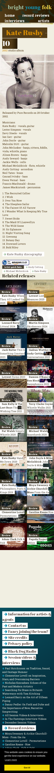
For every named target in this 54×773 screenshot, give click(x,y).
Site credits (17, 637)
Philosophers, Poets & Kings (13, 488)
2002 (5, 50)
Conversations (39, 353)
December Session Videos (19, 722)
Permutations (12, 514)
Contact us (17, 625)
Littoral (10, 324)
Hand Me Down (11, 459)
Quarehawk (37, 432)
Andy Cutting (35, 267)
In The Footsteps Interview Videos (25, 718)
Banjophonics (38, 380)
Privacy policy (20, 643)
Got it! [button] (27, 767)
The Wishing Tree (11, 407)
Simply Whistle (12, 432)
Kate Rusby (25, 32)
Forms (13, 376)
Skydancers (38, 324)
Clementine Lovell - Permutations (25, 740)
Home (10, 15)
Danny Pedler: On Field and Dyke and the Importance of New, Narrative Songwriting (25, 708)
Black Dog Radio (22, 651)
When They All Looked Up (12, 299)
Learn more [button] (11, 760)
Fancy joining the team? (28, 631)
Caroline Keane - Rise (17, 744)
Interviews (14, 20)
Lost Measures (35, 297)
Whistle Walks (40, 405)
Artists (43, 20)
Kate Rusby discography (24, 254)
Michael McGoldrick (16, 271)
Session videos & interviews (19, 660)
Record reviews (35, 15)
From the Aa (38, 490)
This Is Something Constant (12, 353)
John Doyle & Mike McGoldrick (39, 463)
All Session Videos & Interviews (24, 715)
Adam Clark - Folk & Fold (19, 748)
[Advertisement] (27, 581)
